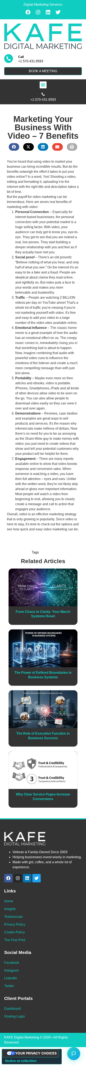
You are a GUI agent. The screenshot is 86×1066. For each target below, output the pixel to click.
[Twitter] (58, 12)
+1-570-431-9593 (43, 99)
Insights (10, 909)
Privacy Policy (14, 924)
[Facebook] (28, 12)
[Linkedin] (48, 12)
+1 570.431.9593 (30, 61)
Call (21, 57)
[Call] (8, 58)
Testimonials (13, 916)
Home (8, 901)
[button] (43, 84)
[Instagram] (38, 12)
